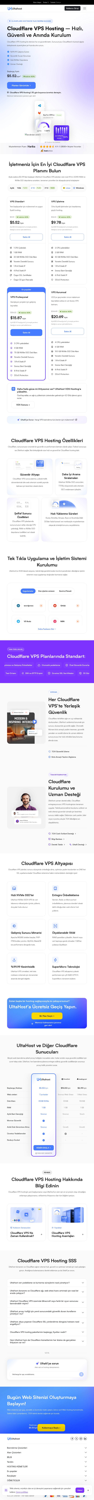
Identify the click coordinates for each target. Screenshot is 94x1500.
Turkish (55, 2)
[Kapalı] (88, 1490)
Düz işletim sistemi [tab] (46, 591)
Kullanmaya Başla (50, 1427)
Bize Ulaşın (37, 2)
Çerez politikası (22, 1492)
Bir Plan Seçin (46, 1016)
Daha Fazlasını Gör (46, 629)
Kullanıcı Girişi (72, 8)
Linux (68, 188)
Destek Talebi (57, 844)
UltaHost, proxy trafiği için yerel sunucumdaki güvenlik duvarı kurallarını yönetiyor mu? (43, 1312)
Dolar (46, 2)
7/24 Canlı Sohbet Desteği (63, 833)
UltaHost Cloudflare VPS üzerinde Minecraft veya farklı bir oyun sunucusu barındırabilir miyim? (44, 1302)
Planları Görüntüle (20, 85)
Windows (80, 188)
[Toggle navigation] (84, 8)
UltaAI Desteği (78, 844)
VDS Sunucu (22, 404)
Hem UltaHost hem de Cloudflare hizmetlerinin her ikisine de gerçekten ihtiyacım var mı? (43, 1341)
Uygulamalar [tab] (28, 591)
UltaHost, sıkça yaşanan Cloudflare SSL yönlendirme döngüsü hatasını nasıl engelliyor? (44, 1322)
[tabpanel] (47, 615)
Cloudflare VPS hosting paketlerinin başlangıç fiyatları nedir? (38, 1332)
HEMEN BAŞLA (42, 1148)
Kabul (79, 1490)
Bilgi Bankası (57, 839)
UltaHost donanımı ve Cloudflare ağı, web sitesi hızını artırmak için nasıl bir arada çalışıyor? (44, 1291)
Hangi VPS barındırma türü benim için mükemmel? (47, 420)
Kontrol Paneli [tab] (65, 591)
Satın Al (26, 237)
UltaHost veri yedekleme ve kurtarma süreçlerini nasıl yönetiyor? (40, 1282)
